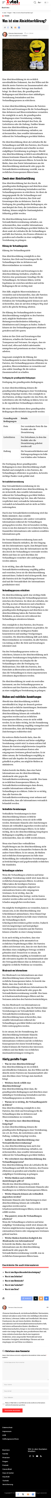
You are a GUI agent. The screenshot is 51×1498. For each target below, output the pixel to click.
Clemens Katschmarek (15, 33)
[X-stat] (13, 2)
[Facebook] (30, 1456)
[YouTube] (37, 1456)
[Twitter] (33, 1456)
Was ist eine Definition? (13, 1276)
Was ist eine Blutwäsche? (14, 1280)
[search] (35, 2)
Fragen (6, 16)
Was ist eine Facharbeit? (14, 1285)
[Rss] (41, 1456)
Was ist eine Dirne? (12, 1289)
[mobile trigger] (4, 2)
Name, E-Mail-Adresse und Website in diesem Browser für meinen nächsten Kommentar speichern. (25, 1404)
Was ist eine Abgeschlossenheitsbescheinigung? (23, 1272)
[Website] (47, 1307)
